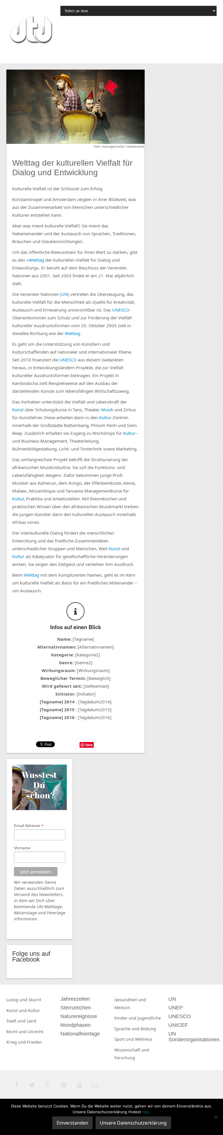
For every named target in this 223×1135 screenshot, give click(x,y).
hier (145, 1111)
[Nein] (216, 1117)
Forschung (124, 1057)
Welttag (36, 260)
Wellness (143, 1039)
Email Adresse (29, 825)
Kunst (18, 409)
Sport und (124, 1039)
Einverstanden (72, 1123)
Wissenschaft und (131, 1050)
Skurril (34, 999)
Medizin (122, 1007)
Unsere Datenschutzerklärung (133, 1123)
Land (31, 1021)
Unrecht (35, 1031)
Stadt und (16, 1021)
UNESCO (120, 310)
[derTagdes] (30, 30)
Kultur (105, 417)
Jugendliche (149, 1018)
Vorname (22, 848)
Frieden (34, 1042)
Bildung (148, 1028)
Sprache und (127, 1028)
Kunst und (17, 1010)
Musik (107, 409)
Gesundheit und (130, 999)
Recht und (17, 1031)
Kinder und (126, 1018)
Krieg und (16, 1042)
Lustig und (17, 999)
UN (64, 294)
